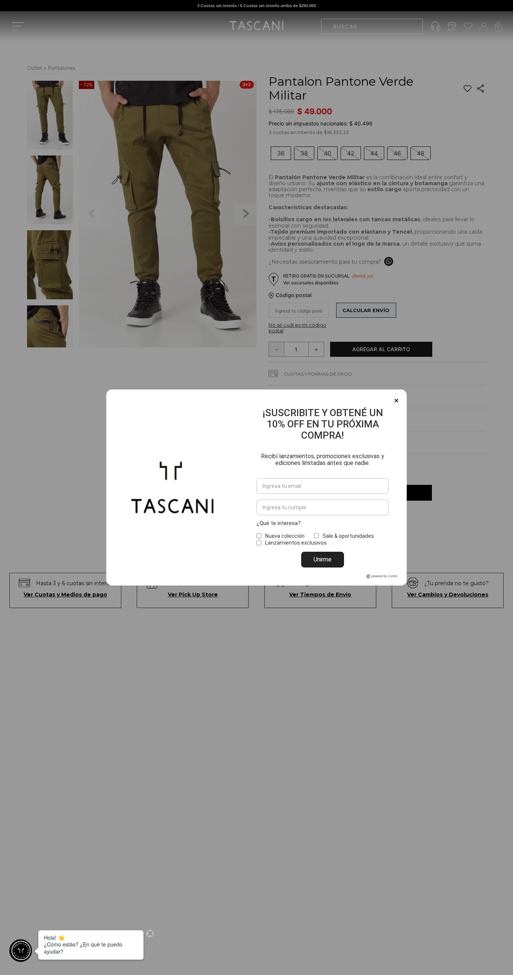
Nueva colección (285, 536)
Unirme (323, 559)
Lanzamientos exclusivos (296, 543)
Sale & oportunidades (348, 536)
